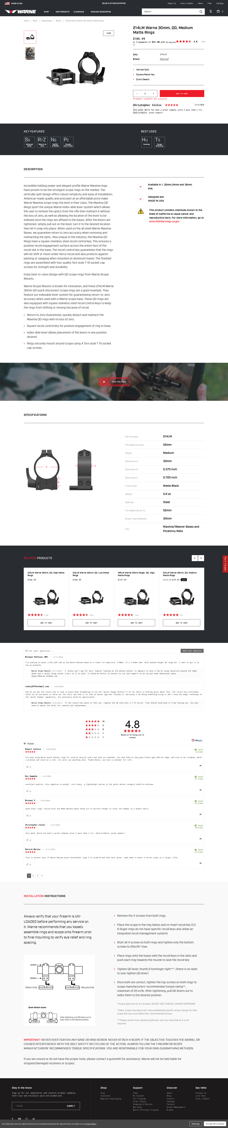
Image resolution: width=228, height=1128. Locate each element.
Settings (196, 1123)
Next (201, 558)
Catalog (219, 3)
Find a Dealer (186, 3)
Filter (30, 743)
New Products (63, 12)
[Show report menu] (201, 766)
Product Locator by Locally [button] (150, 98)
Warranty (137, 1107)
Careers (171, 1104)
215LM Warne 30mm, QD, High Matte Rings (46, 574)
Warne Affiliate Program (145, 1110)
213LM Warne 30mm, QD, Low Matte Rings (91, 574)
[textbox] (102, 651)
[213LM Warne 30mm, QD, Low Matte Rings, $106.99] (91, 597)
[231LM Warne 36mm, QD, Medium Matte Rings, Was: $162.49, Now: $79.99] (182, 597)
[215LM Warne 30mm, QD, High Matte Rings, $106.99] (46, 597)
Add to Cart (46, 623)
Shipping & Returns (142, 1104)
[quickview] (63, 614)
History (171, 1098)
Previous (195, 558)
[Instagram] (26, 1119)
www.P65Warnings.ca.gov (164, 221)
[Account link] (211, 11)
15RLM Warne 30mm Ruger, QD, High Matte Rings (136, 574)
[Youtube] (19, 1119)
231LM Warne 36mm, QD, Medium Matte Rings (180, 574)
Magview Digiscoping (101, 12)
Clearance (79, 12)
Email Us (172, 3)
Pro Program (139, 1098)
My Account (138, 1095)
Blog (169, 1095)
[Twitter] (33, 1119)
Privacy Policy (90, 1124)
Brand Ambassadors (176, 1107)
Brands (170, 1110)
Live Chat (200, 1095)
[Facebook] (12, 1119)
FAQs (210, 3)
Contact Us (201, 1093)
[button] (154, 43)
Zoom (108, 33)
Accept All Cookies (215, 1123)
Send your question (192, 650)
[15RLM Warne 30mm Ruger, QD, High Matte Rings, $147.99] (136, 597)
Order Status (139, 1101)
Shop (46, 12)
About (200, 3)
